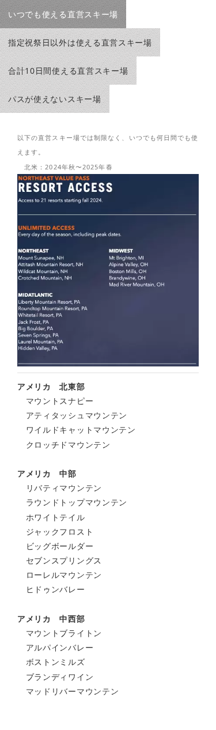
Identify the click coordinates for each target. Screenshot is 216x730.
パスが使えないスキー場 (54, 98)
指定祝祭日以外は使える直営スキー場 (80, 42)
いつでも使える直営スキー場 (63, 14)
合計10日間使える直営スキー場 (68, 70)
